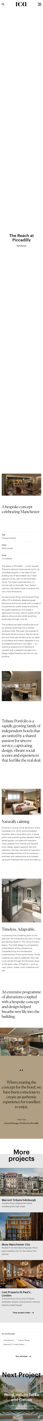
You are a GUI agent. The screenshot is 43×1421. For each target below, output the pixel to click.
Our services (21, 1356)
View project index (21, 1312)
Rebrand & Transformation (14, 1344)
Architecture (9, 1340)
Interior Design (24, 1340)
